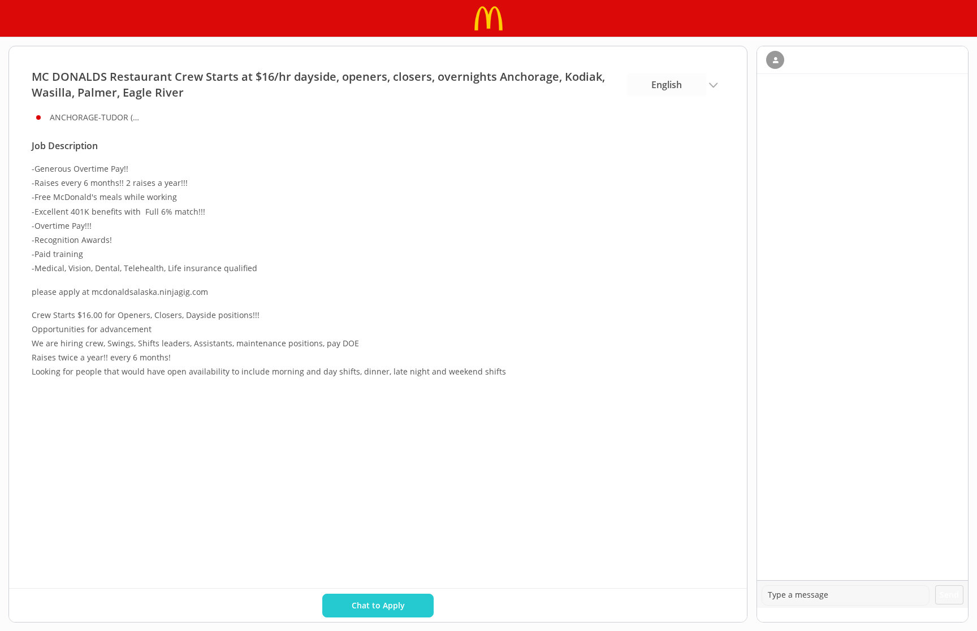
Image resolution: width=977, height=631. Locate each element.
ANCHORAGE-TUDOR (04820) (95, 117)
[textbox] (846, 595)
